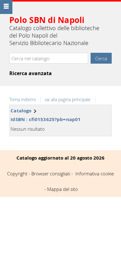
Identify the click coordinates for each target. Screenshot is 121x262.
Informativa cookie (94, 173)
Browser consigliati (50, 173)
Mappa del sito (62, 189)
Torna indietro (22, 99)
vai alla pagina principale (68, 99)
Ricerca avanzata (30, 73)
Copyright (17, 173)
